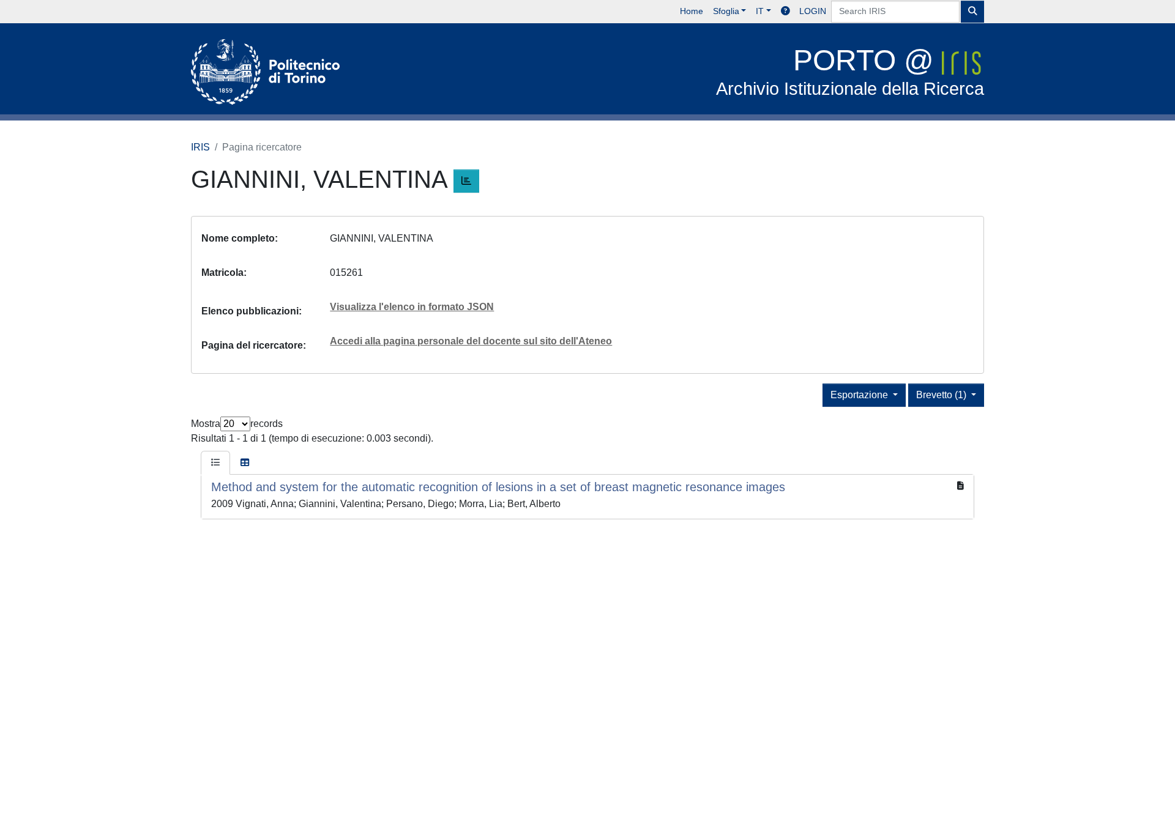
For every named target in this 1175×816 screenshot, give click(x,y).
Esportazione (860, 395)
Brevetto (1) (942, 395)
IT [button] (760, 11)
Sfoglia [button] (726, 11)
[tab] (215, 463)
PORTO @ (850, 71)
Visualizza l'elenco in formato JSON (412, 307)
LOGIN (812, 11)
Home (691, 11)
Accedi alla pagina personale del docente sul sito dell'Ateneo (471, 341)
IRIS (200, 147)
